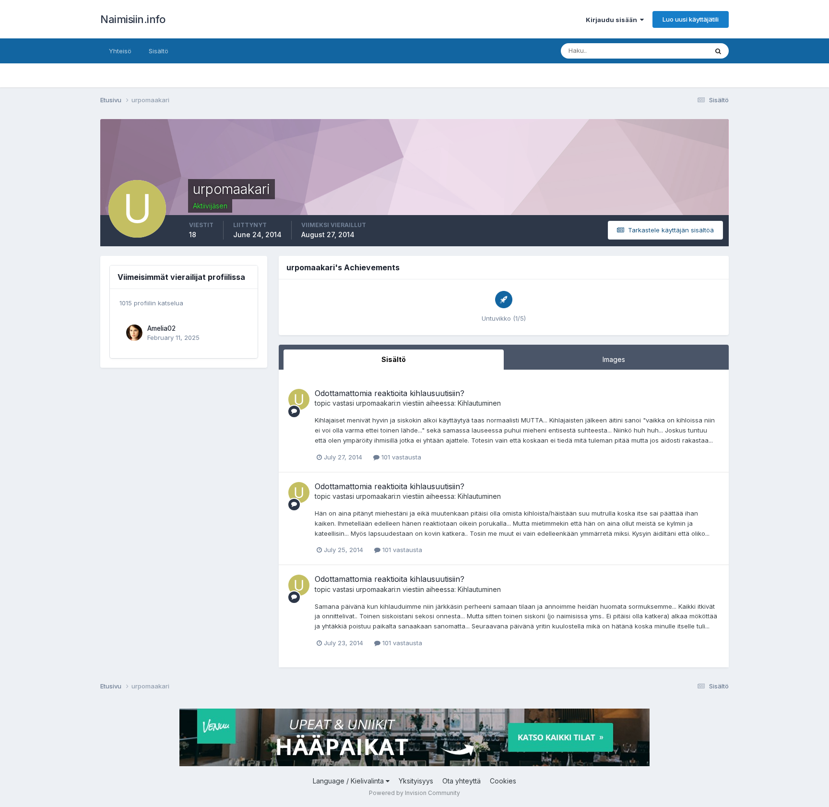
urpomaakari (375, 403)
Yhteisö (120, 51)
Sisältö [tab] (393, 359)
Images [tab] (614, 359)
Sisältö (158, 51)
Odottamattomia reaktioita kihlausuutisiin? (389, 393)
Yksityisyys (416, 781)
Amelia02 (161, 328)
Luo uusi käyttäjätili (691, 19)
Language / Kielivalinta (349, 781)
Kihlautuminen (479, 403)
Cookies (503, 781)
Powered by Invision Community (414, 792)
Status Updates (673, 50)
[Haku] (718, 51)
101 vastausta (400, 457)
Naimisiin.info (132, 19)
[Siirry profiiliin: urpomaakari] (298, 399)
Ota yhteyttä (461, 781)
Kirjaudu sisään (613, 20)
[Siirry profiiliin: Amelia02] (134, 333)
